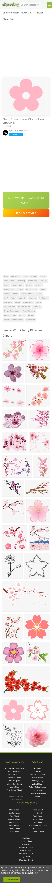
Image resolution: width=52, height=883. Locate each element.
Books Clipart (14, 813)
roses (17, 302)
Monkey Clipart (26, 850)
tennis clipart (31, 289)
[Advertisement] (26, 49)
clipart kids (32, 281)
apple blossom (29, 311)
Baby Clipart (14, 831)
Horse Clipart (38, 819)
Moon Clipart (38, 810)
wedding (21, 281)
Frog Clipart (14, 816)
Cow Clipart (26, 838)
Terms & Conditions (37, 774)
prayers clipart (14, 787)
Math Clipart (14, 810)
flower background (11, 311)
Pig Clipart (26, 857)
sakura (38, 293)
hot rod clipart (14, 771)
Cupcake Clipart (14, 819)
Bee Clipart (37, 822)
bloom (22, 315)
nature (43, 281)
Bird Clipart (26, 844)
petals (42, 276)
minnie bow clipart (14, 784)
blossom (36, 307)
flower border (26, 293)
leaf (5, 298)
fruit (6, 276)
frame (6, 293)
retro (6, 285)
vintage (20, 289)
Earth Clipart (14, 822)
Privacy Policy (37, 781)
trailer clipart (14, 781)
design (29, 285)
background (28, 302)
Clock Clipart (38, 816)
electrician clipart (14, 777)
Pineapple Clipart (26, 847)
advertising (8, 289)
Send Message (16, 134)
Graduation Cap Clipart (38, 825)
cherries (32, 298)
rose (25, 276)
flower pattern (24, 307)
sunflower (43, 298)
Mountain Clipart (26, 860)
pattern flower (10, 315)
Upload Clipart (37, 784)
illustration (15, 276)
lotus (38, 302)
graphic (34, 276)
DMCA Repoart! (27, 213)
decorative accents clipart (14, 768)
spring (42, 289)
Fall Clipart (38, 813)
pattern (31, 315)
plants (15, 293)
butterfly (22, 298)
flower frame (17, 285)
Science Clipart (14, 828)
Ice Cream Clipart (26, 853)
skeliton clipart (14, 774)
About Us (37, 768)
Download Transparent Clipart (27, 200)
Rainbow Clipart (37, 831)
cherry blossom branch (13, 319)
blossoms (8, 302)
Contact (38, 771)
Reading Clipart (26, 841)
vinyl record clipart (14, 790)
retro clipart (9, 281)
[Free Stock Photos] (10, 4)
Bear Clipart (37, 828)
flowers (38, 285)
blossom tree (9, 307)
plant (13, 298)
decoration (30, 319)
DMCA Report (37, 777)
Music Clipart (14, 825)
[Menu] (49, 5)
